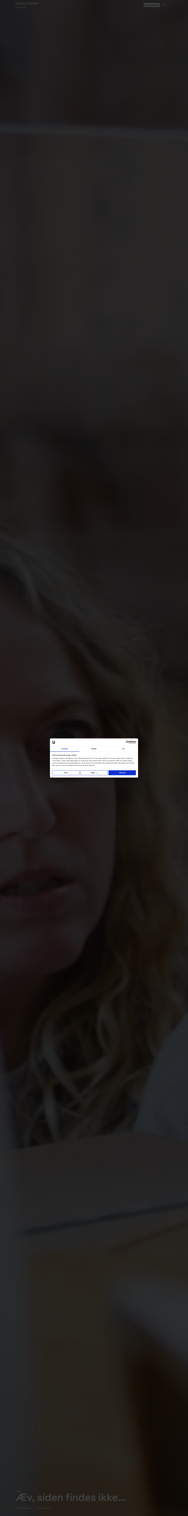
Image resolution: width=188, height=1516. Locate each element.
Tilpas (93, 773)
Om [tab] (123, 749)
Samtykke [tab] (64, 749)
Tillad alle (122, 773)
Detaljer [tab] (94, 749)
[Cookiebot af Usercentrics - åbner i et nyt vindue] (127, 742)
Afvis (66, 773)
